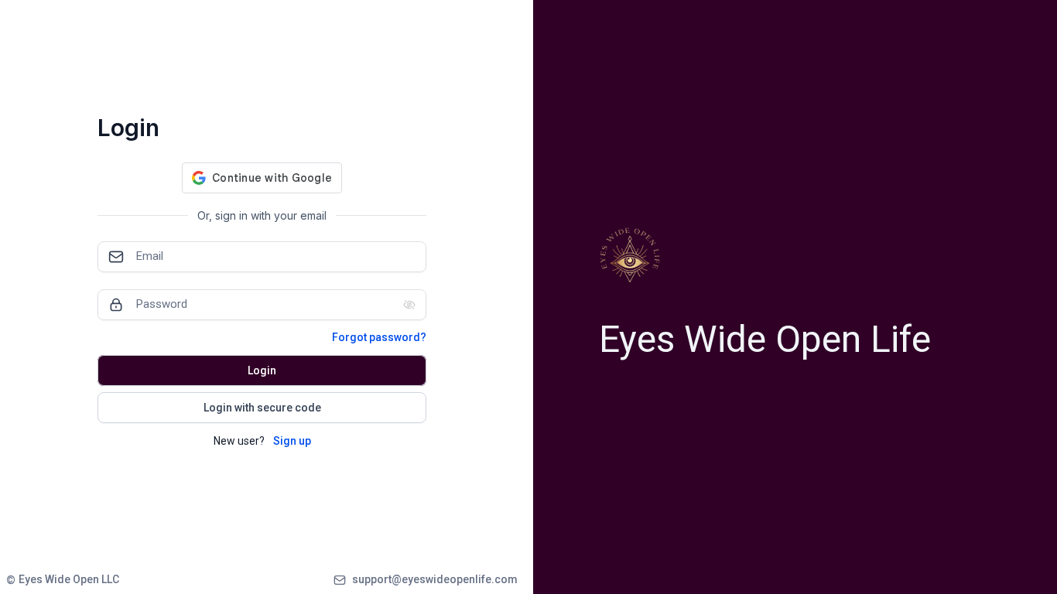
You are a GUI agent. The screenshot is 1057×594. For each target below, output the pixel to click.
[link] (62, 580)
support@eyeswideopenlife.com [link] (435, 579)
